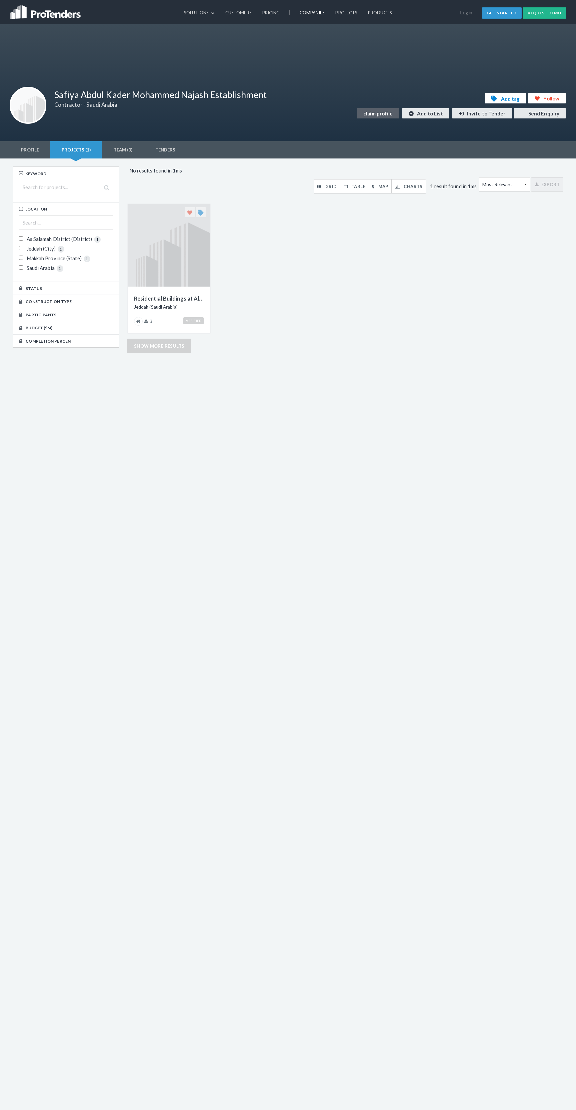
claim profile (378, 113)
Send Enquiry (543, 113)
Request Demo (544, 12)
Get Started (501, 12)
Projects (346, 12)
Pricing (271, 12)
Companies (312, 12)
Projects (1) (76, 149)
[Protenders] (46, 9)
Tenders (165, 149)
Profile (30, 149)
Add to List (429, 113)
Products (380, 12)
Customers (238, 12)
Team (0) (123, 149)
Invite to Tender (486, 113)
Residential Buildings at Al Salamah (169, 298)
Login (466, 12)
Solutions (197, 12)
